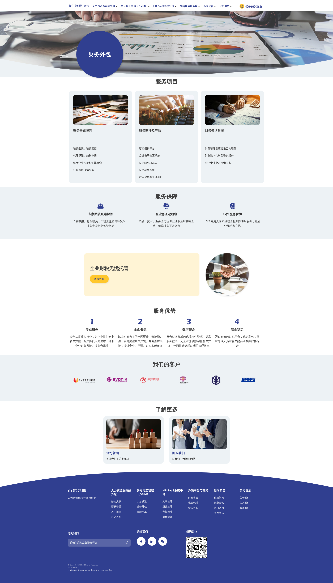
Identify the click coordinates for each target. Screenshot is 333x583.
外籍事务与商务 (189, 6)
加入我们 (178, 453)
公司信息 (224, 6)
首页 (86, 6)
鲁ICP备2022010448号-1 (101, 570)
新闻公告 (208, 6)
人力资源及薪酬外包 (104, 6)
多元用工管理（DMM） (134, 6)
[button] (99, 279)
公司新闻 (112, 453)
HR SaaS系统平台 (163, 6)
